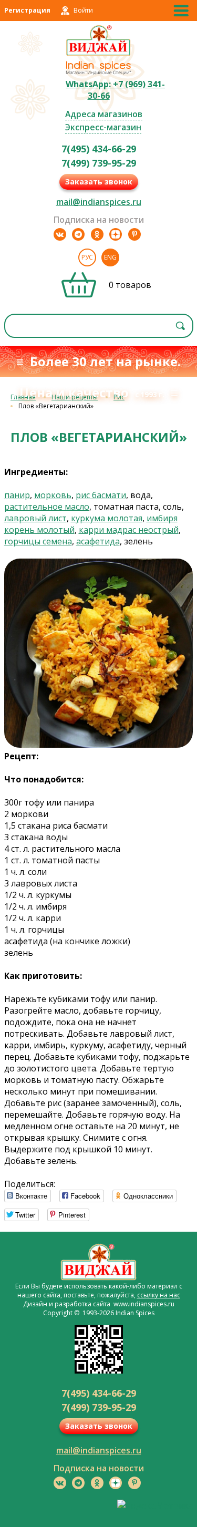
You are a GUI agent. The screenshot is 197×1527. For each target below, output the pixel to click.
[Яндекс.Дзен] (115, 234)
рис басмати (101, 495)
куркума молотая (106, 518)
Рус (87, 257)
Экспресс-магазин (103, 127)
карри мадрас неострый (129, 529)
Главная (23, 397)
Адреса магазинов (103, 114)
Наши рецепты (74, 397)
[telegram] (78, 234)
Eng (110, 257)
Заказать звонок (98, 182)
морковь (52, 495)
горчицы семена (38, 541)
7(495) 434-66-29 (98, 148)
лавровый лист (35, 518)
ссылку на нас (158, 1295)
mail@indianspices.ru (98, 202)
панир (17, 495)
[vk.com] (60, 234)
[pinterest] (134, 234)
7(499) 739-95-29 (98, 163)
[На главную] (98, 54)
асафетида (98, 541)
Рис (119, 397)
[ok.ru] (97, 234)
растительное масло (46, 506)
